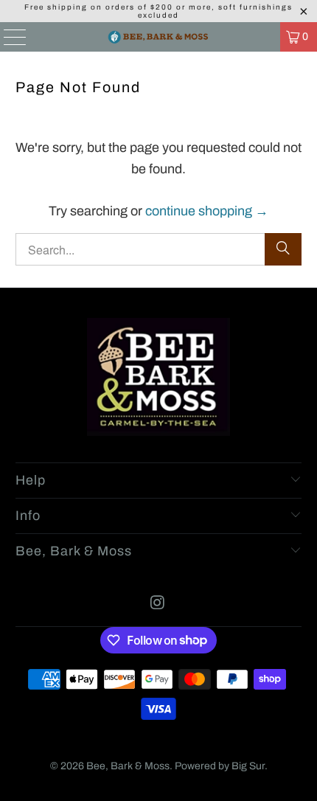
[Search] (283, 249)
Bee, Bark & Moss (128, 765)
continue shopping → (206, 211)
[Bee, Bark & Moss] (159, 37)
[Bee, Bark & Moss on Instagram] (158, 604)
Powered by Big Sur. (221, 765)
